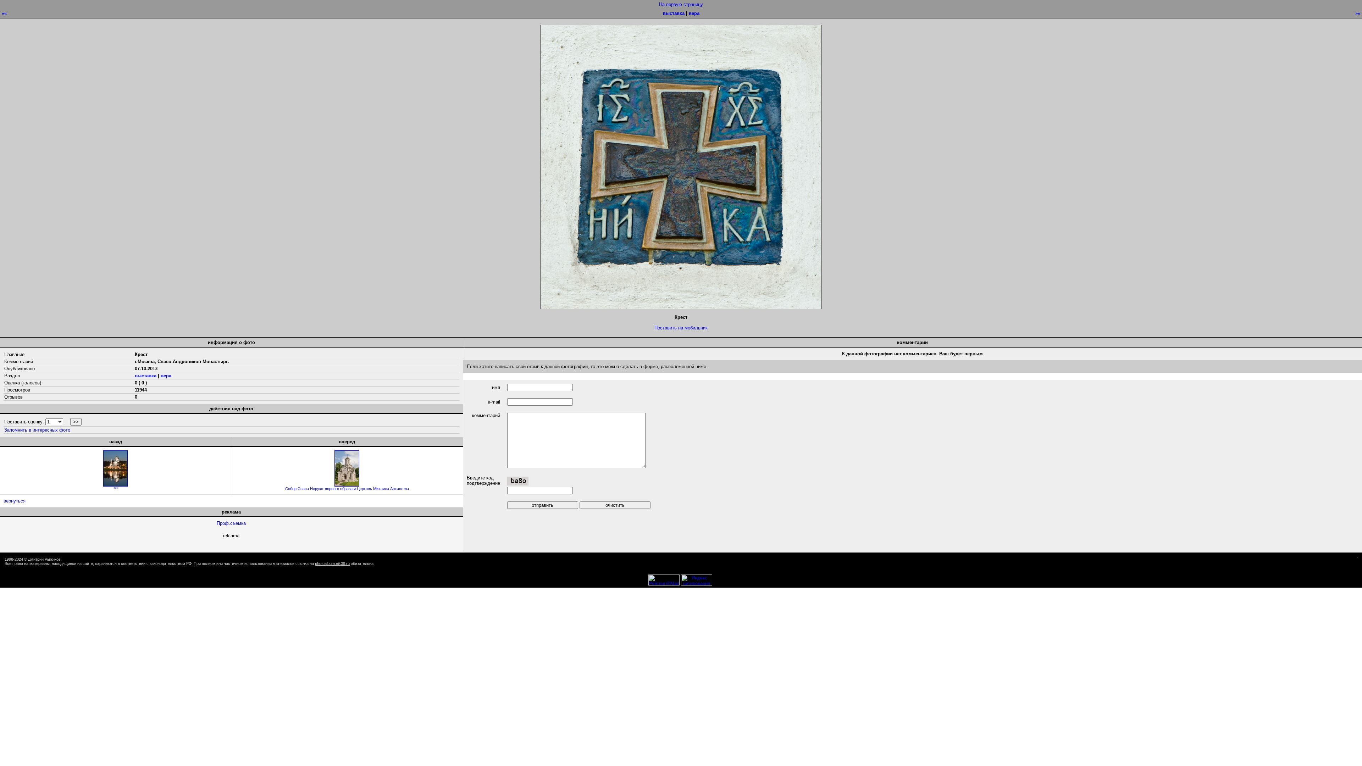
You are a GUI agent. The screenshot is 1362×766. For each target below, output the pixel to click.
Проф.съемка (231, 523)
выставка (674, 13)
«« (4, 13)
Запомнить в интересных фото (37, 430)
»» (1357, 13)
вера (694, 13)
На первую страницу (681, 4)
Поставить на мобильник (681, 328)
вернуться (15, 501)
